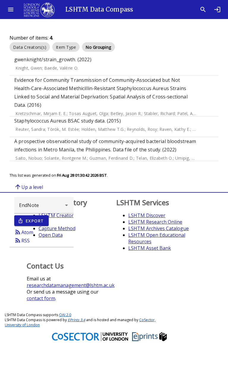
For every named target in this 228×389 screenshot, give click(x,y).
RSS (22, 240)
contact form (41, 298)
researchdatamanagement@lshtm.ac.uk (71, 285)
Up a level (28, 186)
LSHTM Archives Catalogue (158, 228)
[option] (30, 47)
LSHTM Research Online (155, 222)
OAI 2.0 (65, 314)
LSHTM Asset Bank (149, 248)
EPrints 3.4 (76, 319)
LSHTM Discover (146, 215)
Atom (23, 232)
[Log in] (217, 9)
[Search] (203, 9)
